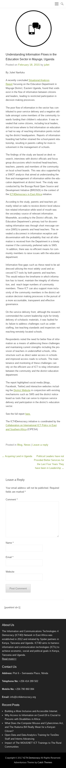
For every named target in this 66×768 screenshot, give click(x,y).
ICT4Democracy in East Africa (26, 194)
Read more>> (9, 658)
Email (9, 557)
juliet (46, 64)
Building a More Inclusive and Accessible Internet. (31, 711)
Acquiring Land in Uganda (17, 456)
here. (28, 413)
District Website (22, 390)
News (27, 444)
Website (10, 571)
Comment (12, 499)
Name (10, 542)
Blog (19, 444)
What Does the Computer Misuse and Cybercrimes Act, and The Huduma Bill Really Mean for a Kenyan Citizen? (34, 727)
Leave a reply (40, 444)
